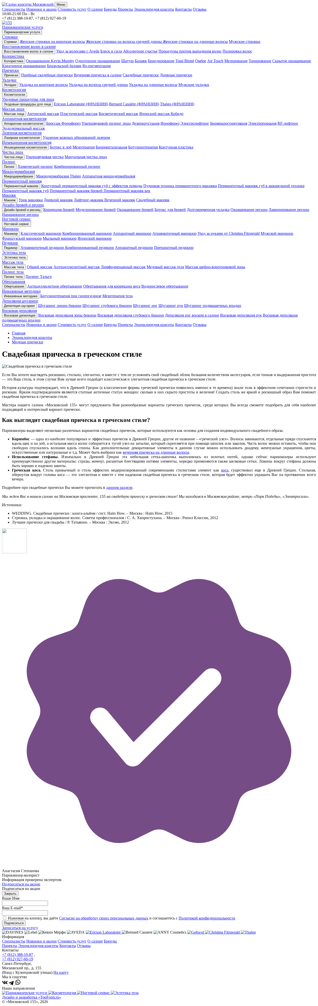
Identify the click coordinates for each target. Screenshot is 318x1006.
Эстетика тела (15, 257)
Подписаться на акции (21, 884)
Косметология (14, 94)
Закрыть (10, 893)
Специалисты (13, 9)
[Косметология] (62, 993)
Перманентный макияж (21, 186)
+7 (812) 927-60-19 (17, 959)
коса (224, 470)
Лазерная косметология (22, 138)
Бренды (110, 9)
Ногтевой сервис (16, 224)
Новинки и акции (41, 9)
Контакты (183, 9)
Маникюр (11, 234)
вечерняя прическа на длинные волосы (156, 452)
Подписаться (14, 923)
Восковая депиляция (19, 315)
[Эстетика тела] (125, 993)
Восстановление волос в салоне (28, 51)
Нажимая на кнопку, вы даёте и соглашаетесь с (121, 918)
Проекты (125, 9)
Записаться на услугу (20, 928)
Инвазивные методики (20, 296)
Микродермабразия (18, 176)
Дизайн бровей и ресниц (22, 210)
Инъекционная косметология (25, 147)
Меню (61, 4)
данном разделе (119, 487)
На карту (61, 972)
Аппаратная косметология (23, 123)
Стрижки (10, 42)
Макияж (10, 200)
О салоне (95, 9)
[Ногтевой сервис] (94, 993)
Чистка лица (13, 157)
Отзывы (199, 9)
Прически (11, 75)
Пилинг (9, 167)
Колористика (13, 61)
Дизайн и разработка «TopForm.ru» (31, 997)
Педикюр (10, 248)
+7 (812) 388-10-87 (17, 954)
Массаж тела (14, 267)
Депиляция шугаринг (19, 306)
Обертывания (14, 286)
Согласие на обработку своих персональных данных (103, 918)
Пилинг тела (13, 277)
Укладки (10, 85)
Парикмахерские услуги (22, 32)
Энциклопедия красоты (154, 9)
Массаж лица (14, 114)
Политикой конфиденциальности (207, 918)
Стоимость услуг (72, 9)
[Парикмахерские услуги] (25, 993)
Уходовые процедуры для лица (27, 104)
